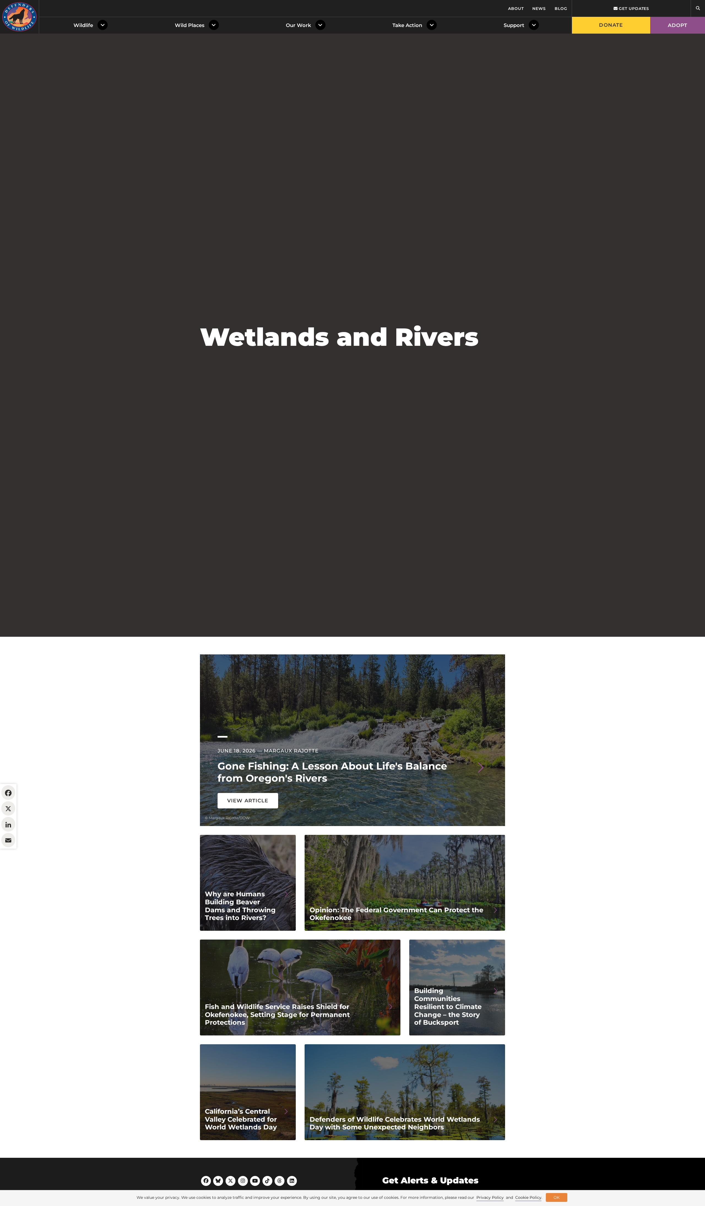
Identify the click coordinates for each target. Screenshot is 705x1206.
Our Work (298, 25)
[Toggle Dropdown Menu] (103, 25)
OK (557, 1197)
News (539, 8)
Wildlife (83, 25)
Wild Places (189, 25)
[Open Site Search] (698, 8)
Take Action (407, 25)
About (516, 8)
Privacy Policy (490, 1197)
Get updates (633, 8)
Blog (561, 8)
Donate (611, 25)
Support (514, 25)
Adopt (678, 25)
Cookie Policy (528, 1197)
